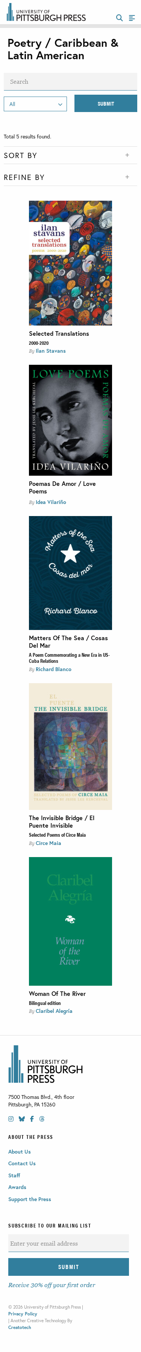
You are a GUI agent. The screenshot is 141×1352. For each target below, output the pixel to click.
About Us (19, 1151)
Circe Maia (48, 843)
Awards (17, 1187)
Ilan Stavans (51, 350)
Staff (14, 1175)
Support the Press (29, 1199)
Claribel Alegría (54, 1010)
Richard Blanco (53, 669)
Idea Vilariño (51, 501)
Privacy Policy (22, 1314)
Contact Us (22, 1163)
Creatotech (19, 1327)
